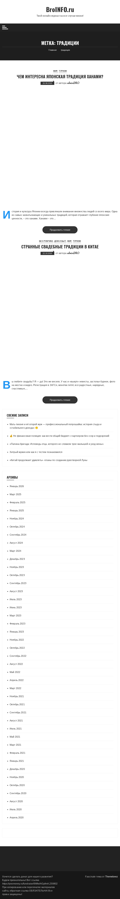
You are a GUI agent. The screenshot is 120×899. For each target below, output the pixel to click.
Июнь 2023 (16, 607)
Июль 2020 (16, 809)
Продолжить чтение (60, 230)
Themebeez (111, 876)
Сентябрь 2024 (18, 535)
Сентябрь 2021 (18, 712)
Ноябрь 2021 (17, 696)
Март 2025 (15, 494)
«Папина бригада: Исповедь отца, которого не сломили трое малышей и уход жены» (57, 444)
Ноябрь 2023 (17, 567)
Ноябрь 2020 (17, 777)
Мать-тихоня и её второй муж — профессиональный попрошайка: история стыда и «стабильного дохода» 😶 (55, 426)
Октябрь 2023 (17, 575)
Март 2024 (15, 551)
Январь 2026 (17, 486)
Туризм (63, 71)
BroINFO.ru (60, 9)
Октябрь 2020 (17, 785)
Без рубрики (46, 241)
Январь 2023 (17, 631)
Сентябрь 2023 (18, 583)
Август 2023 (16, 591)
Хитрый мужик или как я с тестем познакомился (36, 452)
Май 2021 (15, 737)
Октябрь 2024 (17, 526)
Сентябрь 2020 (18, 793)
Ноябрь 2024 (17, 518)
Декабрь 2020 (17, 769)
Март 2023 (15, 615)
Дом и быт (60, 241)
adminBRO (73, 83)
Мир (55, 71)
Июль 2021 (16, 728)
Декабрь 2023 (17, 559)
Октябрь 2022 (17, 648)
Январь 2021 (17, 761)
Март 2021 (15, 745)
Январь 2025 (17, 510)
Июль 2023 (16, 599)
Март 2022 (15, 688)
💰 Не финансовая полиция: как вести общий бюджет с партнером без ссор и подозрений (59, 436)
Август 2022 (16, 664)
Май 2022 (15, 672)
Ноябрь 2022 (17, 640)
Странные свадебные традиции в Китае (60, 247)
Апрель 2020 (17, 817)
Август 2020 (16, 801)
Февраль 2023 (17, 623)
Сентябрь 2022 (18, 656)
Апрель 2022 (17, 680)
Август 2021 (16, 720)
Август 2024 (16, 543)
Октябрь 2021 (17, 704)
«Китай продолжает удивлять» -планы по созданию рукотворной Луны (48, 460)
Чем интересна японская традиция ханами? (60, 76)
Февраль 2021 (17, 753)
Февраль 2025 (17, 502)
